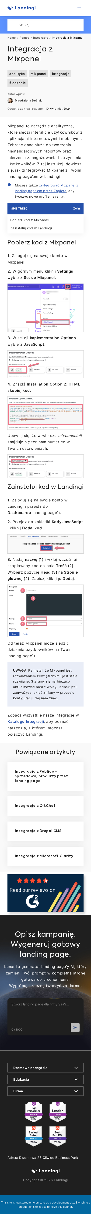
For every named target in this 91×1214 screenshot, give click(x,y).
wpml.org (39, 1202)
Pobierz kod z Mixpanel (29, 220)
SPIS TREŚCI (19, 208)
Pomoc (24, 37)
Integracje (40, 37)
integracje (61, 74)
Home (11, 37)
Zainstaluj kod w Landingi (31, 228)
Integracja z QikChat (35, 806)
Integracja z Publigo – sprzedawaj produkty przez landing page (41, 776)
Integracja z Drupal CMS (38, 831)
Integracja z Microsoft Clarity (44, 856)
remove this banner (59, 1206)
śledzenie (17, 83)
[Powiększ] (77, 289)
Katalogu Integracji (25, 721)
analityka (17, 74)
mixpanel (38, 74)
